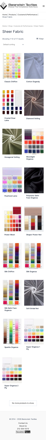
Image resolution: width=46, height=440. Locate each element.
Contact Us (23, 423)
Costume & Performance (23, 26)
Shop (10, 26)
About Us (23, 426)
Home (4, 26)
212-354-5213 (23, 429)
